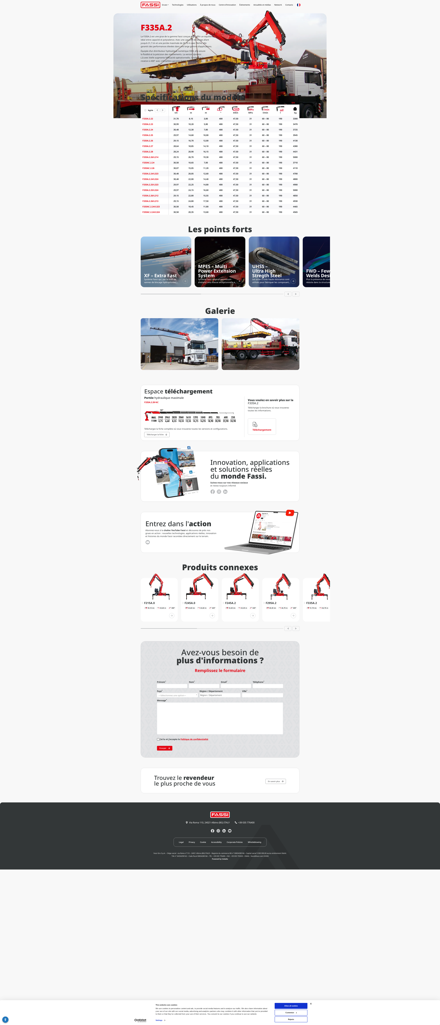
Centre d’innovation (227, 5)
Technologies (177, 5)
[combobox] (177, 695)
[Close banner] (311, 1004)
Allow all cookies (291, 1006)
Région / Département (211, 691)
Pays (159, 691)
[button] (5, 1020)
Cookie (203, 842)
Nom (192, 682)
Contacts (289, 5)
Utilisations (192, 5)
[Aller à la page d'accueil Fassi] (150, 4)
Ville (244, 691)
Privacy (192, 842)
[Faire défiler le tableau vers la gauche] (157, 110)
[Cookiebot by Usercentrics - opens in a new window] (140, 1020)
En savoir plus (274, 781)
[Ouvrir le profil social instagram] (219, 491)
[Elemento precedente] (288, 294)
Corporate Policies (235, 842)
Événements (244, 5)
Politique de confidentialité (194, 739)
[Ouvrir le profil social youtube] (229, 831)
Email (224, 682)
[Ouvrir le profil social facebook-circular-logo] (212, 491)
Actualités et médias (262, 5)
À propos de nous (207, 5)
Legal (181, 842)
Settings (159, 1020)
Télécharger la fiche (155, 434)
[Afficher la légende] (145, 110)
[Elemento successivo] (296, 294)
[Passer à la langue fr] (298, 5)
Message (162, 700)
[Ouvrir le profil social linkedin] (225, 491)
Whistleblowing (254, 842)
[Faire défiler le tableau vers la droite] (163, 110)
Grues (164, 5)
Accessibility (216, 842)
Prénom (161, 682)
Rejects (291, 1019)
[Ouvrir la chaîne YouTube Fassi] (147, 542)
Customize (289, 1013)
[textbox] (177, 695)
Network (278, 5)
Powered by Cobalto (220, 859)
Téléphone (258, 682)
